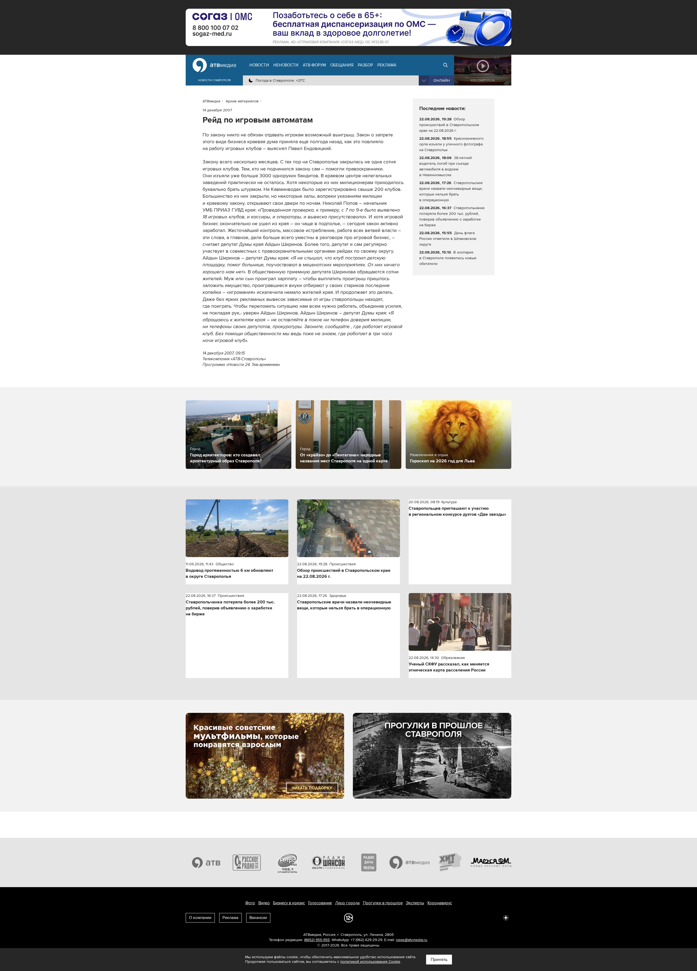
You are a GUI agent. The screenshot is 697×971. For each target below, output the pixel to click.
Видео (264, 902)
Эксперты (415, 902)
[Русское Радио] (247, 862)
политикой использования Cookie (370, 961)
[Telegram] (446, 917)
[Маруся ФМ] (491, 862)
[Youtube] (481, 917)
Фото (250, 902)
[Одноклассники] (458, 917)
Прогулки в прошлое (383, 902)
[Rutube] (493, 917)
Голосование (320, 902)
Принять (439, 959)
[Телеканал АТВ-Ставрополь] (206, 862)
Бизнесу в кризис (289, 902)
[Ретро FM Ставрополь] (287, 862)
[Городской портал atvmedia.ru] (409, 862)
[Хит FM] (450, 862)
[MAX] (469, 917)
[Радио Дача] (368, 862)
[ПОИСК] (445, 65)
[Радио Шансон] (328, 862)
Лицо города (347, 902)
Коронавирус (439, 902)
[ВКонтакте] (434, 917)
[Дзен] (505, 917)
